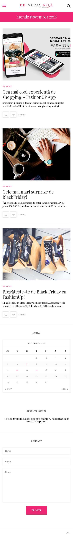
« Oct (8, 389)
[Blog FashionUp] (36, 6)
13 (17, 370)
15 (36, 370)
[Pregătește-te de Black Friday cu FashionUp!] (36, 254)
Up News (7, 86)
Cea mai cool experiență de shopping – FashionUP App (29, 94)
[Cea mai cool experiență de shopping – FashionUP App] (36, 54)
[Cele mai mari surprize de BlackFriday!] (36, 154)
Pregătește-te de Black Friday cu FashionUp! (34, 294)
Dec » (65, 389)
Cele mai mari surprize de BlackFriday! (28, 194)
